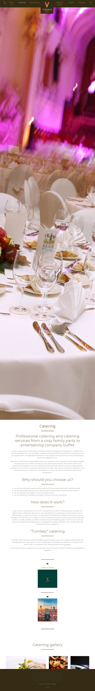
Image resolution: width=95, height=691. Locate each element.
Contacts (81, 2)
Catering (21, 2)
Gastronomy (34, 2)
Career (71, 2)
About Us (11, 4)
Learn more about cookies (47, 684)
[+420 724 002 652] (5, 2)
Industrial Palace (59, 4)
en (91, 2)
